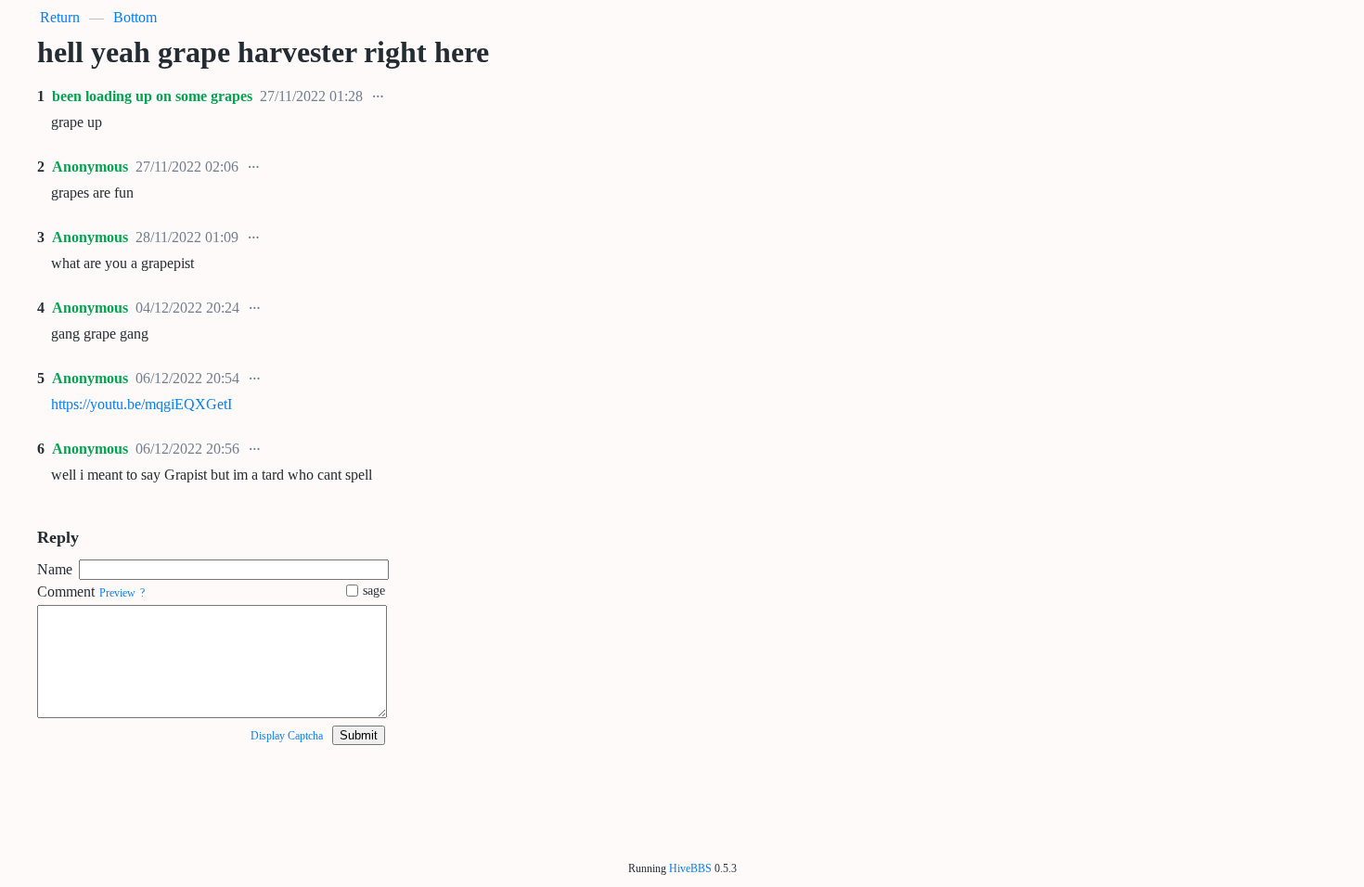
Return (60, 17)
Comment (66, 591)
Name (54, 569)
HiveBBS (690, 868)
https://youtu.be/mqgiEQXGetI (141, 404)
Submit (359, 735)
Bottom (135, 17)
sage (374, 591)
